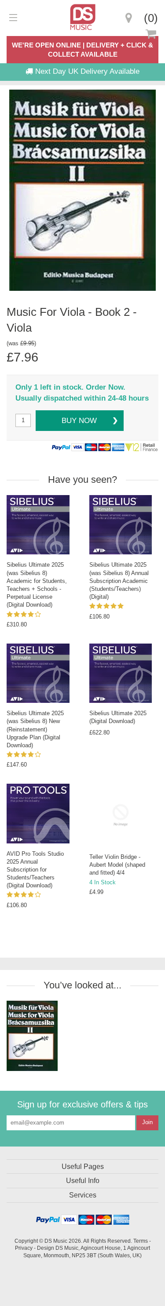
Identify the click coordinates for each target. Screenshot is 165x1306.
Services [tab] (82, 1195)
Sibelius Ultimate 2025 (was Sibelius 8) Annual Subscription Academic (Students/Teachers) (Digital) (119, 580)
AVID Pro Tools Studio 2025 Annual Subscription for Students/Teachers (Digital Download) (35, 869)
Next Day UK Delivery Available (86, 71)
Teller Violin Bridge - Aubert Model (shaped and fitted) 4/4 (117, 865)
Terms (140, 1241)
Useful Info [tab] (82, 1180)
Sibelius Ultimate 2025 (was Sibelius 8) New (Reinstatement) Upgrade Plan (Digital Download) (35, 729)
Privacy (24, 1248)
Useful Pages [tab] (83, 1166)
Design (45, 1248)
